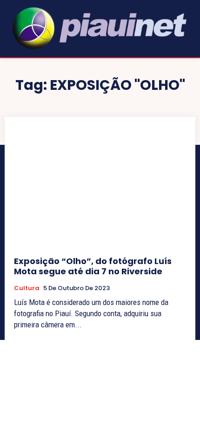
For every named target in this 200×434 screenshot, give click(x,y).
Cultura (27, 288)
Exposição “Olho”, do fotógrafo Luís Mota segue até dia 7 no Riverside (93, 266)
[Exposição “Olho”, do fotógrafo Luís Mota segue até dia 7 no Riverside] (100, 186)
